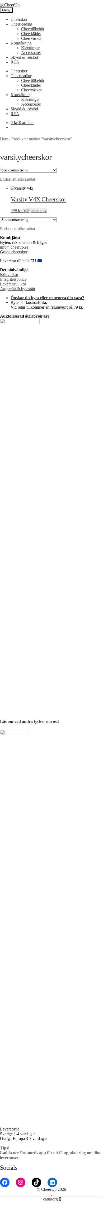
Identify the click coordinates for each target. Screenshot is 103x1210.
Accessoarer (31, 52)
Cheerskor (19, 19)
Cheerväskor (31, 38)
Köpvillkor (9, 274)
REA (15, 62)
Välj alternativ (35, 210)
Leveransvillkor (13, 284)
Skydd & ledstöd (24, 57)
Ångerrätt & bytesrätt (17, 289)
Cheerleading (21, 24)
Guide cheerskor (13, 252)
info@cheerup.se (14, 247)
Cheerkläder (31, 33)
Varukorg (51, 1199)
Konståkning (21, 43)
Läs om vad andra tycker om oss (29, 721)
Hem (4, 139)
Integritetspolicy (13, 279)
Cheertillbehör (32, 29)
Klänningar (30, 48)
